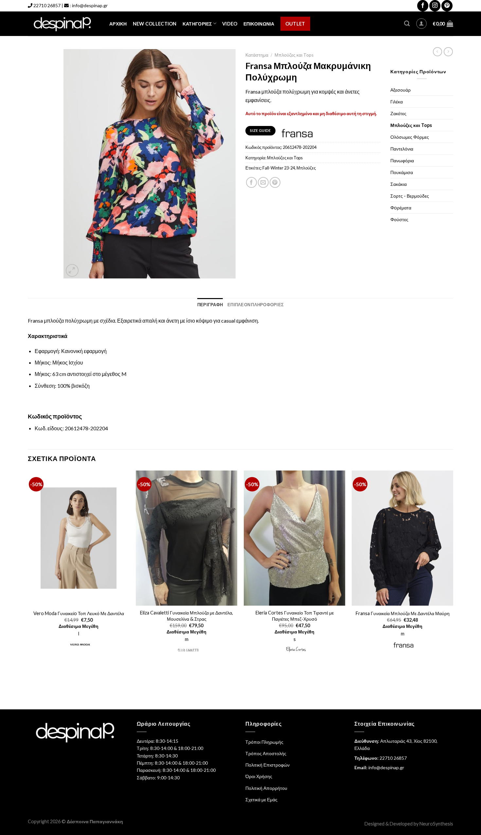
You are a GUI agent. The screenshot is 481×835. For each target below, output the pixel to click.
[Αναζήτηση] (407, 23)
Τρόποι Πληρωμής (264, 742)
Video (229, 24)
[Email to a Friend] (263, 182)
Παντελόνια (401, 148)
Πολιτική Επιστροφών (267, 765)
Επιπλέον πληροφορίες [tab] (255, 304)
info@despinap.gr (90, 5)
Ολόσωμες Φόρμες (409, 137)
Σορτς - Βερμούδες (409, 196)
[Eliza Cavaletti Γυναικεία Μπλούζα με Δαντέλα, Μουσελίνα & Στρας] (186, 538)
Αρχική (118, 24)
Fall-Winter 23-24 (278, 167)
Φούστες (399, 219)
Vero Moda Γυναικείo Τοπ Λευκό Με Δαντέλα (78, 613)
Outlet (295, 24)
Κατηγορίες (197, 24)
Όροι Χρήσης (258, 776)
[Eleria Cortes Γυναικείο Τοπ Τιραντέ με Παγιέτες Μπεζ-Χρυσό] (294, 538)
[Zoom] (72, 270)
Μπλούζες (306, 167)
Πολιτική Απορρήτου (266, 788)
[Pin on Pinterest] (275, 182)
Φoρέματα (400, 207)
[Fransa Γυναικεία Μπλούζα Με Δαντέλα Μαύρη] (402, 538)
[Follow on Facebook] (422, 5)
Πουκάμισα (401, 172)
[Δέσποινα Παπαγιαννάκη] (63, 24)
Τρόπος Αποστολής (265, 753)
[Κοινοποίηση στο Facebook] (251, 182)
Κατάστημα (256, 55)
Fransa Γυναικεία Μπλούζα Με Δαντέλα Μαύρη (403, 613)
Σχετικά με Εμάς (261, 799)
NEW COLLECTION (155, 24)
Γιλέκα (396, 101)
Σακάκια (398, 184)
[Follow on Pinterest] (447, 5)
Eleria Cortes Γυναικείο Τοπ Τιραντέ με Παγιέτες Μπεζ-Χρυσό (295, 616)
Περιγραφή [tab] (210, 304)
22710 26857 (47, 5)
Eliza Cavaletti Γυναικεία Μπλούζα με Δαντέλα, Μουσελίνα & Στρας (186, 616)
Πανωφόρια (402, 160)
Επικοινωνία (259, 24)
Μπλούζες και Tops (294, 55)
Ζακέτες (398, 113)
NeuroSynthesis (436, 823)
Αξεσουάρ (400, 90)
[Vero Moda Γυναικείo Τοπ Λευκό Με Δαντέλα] (78, 538)
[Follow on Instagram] (434, 5)
